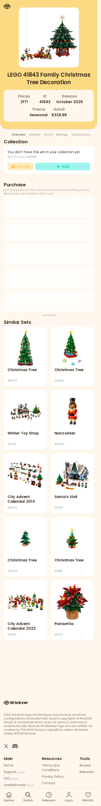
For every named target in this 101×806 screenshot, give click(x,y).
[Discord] (15, 746)
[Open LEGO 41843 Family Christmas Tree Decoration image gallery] (49, 37)
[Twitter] (6, 746)
